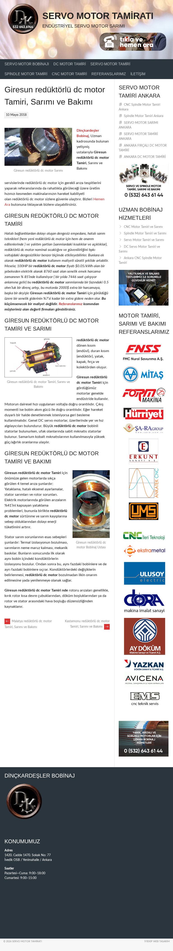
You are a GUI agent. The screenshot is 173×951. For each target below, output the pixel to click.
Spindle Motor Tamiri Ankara (143, 116)
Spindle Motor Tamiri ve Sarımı (145, 233)
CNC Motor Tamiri (69, 74)
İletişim (137, 74)
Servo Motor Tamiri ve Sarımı (144, 240)
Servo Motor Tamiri (110, 64)
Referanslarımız (108, 74)
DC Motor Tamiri (69, 64)
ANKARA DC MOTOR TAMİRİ (145, 157)
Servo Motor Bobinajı (27, 64)
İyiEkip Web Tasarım (157, 941)
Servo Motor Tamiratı (97, 16)
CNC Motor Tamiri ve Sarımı (143, 227)
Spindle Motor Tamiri (26, 74)
